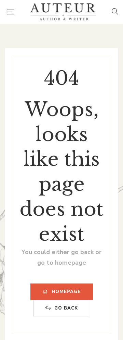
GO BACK (66, 308)
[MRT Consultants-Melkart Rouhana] (63, 12)
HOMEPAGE (66, 292)
